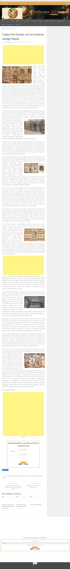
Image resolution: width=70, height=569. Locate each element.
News (8, 21)
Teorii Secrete (6, 42)
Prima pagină (4, 3)
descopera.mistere (10, 390)
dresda (18, 475)
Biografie (18, 24)
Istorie (12, 21)
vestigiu (4, 477)
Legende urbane (60, 21)
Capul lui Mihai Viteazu (35, 504)
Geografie (53, 21)
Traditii (3, 24)
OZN (22, 21)
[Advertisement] (23, 54)
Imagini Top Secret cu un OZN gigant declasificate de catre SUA (8, 506)
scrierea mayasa (39, 475)
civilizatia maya (9, 475)
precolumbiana (32, 475)
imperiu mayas (22, 475)
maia (27, 475)
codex (14, 475)
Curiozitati (46, 21)
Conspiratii (27, 21)
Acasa (3, 21)
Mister (17, 21)
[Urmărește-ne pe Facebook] (33, 566)
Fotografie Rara (10, 24)
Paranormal (34, 21)
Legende (40, 21)
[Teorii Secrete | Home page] (12, 15)
